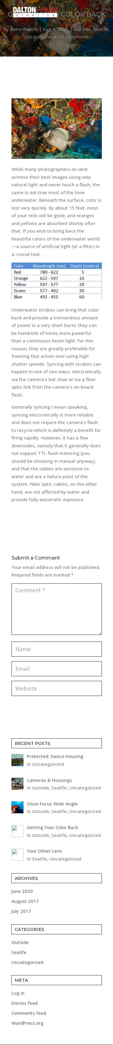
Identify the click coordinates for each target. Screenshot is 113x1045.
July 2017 (21, 911)
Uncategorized (40, 37)
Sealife (100, 29)
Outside (82, 29)
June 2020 (22, 891)
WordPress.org (27, 1023)
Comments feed (28, 1013)
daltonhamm (24, 29)
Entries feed (24, 1003)
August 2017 (25, 901)
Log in (17, 993)
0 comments (75, 37)
